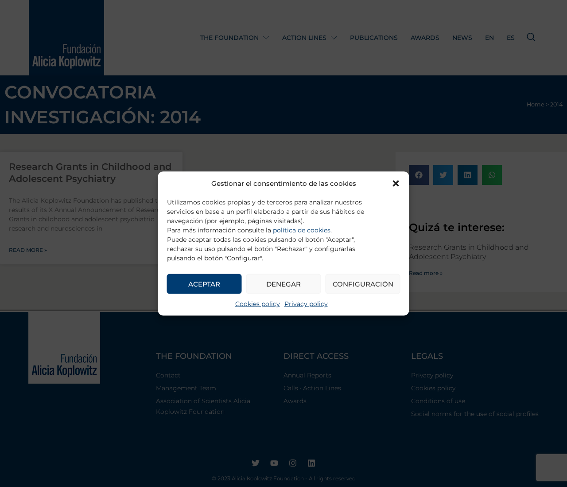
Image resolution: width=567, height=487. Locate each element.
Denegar (283, 283)
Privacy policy (306, 304)
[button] (396, 183)
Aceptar (204, 283)
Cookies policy (257, 304)
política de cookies (301, 230)
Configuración (363, 283)
